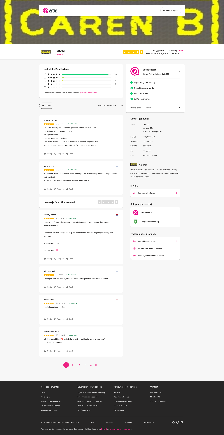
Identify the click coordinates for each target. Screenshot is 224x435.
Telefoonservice (84, 410)
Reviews (117, 392)
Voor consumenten (49, 410)
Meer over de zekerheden (140, 108)
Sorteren (102, 105)
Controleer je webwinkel (87, 406)
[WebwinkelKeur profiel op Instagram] (177, 422)
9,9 (155, 50)
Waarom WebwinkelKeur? (51, 401)
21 (96, 365)
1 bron (180, 51)
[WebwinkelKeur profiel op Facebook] (173, 422)
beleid (104, 429)
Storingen (128, 422)
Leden (43, 392)
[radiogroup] (133, 52)
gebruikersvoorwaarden (88, 93)
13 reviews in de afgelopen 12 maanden (163, 53)
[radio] (125, 52)
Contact (109, 422)
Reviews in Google (121, 397)
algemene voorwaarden (120, 429)
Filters (48, 105)
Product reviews (120, 406)
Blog (92, 422)
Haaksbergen (154, 131)
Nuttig (49, 153)
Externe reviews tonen (123, 401)
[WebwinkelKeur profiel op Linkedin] (182, 422)
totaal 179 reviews (167, 50)
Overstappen (119, 410)
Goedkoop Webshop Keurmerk (90, 401)
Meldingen (45, 397)
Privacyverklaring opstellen (88, 397)
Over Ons (75, 422)
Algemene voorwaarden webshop (91, 392)
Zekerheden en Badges (50, 406)
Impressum (149, 422)
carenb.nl (59, 54)
